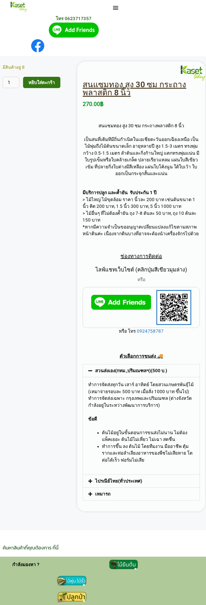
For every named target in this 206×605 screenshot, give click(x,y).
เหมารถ (103, 494)
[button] (115, 7)
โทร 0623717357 (73, 18)
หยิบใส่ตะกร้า (41, 82)
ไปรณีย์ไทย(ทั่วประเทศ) (118, 481)
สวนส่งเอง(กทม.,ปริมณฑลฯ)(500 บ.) (131, 370)
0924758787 (150, 331)
